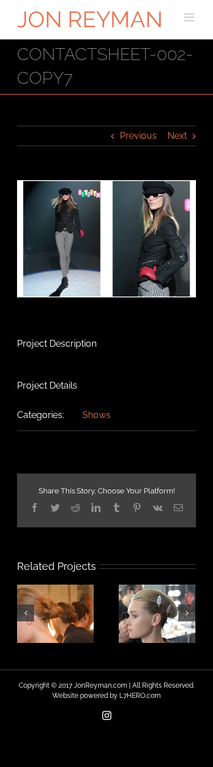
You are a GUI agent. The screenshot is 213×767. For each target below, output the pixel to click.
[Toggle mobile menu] (190, 17)
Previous (138, 135)
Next (177, 135)
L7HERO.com (140, 696)
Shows (96, 415)
